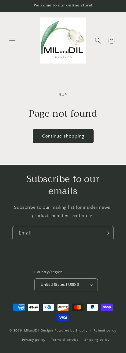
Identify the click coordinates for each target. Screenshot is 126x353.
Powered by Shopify (71, 330)
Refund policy (105, 330)
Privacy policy (34, 340)
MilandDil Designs (39, 330)
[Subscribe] (106, 233)
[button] (12, 40)
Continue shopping (63, 136)
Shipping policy (97, 340)
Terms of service (65, 340)
